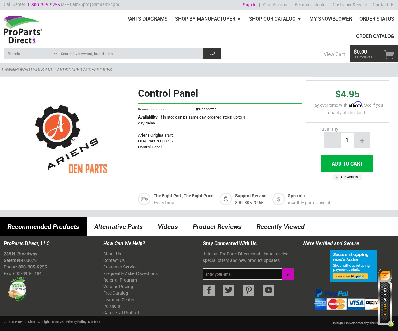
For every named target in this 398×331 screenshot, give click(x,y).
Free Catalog (115, 293)
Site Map (94, 321)
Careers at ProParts (122, 312)
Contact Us (383, 4)
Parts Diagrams (147, 18)
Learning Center (118, 299)
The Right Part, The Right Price (183, 195)
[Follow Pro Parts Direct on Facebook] (209, 290)
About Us (112, 254)
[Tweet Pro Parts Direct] (229, 290)
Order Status (376, 18)
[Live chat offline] (385, 297)
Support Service (250, 195)
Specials (296, 195)
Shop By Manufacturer (205, 18)
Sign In (250, 4)
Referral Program (120, 280)
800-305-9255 (249, 202)
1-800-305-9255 (43, 4)
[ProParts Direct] (46, 27)
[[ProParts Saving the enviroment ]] (17, 286)
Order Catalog (375, 36)
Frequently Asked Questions (130, 273)
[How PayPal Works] (353, 265)
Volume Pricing (118, 286)
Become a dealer (311, 4)
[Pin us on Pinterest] (249, 290)
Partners (111, 306)
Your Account (275, 4)
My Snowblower (330, 18)
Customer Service (350, 4)
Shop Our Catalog (272, 18)
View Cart (334, 54)
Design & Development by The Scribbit (360, 323)
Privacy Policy (76, 321)
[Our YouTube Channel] (269, 290)
